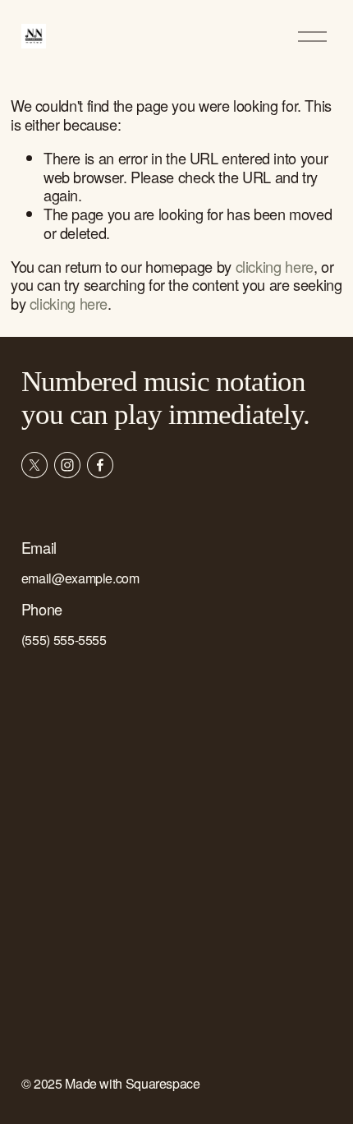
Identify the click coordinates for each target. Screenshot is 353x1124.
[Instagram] (67, 465)
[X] (34, 465)
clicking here (275, 266)
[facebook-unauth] (100, 465)
